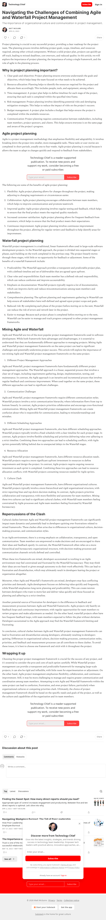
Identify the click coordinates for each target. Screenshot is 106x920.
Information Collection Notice (52, 867)
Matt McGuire (15, 28)
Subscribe (86, 4)
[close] (79, 823)
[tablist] (14, 757)
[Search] (101, 791)
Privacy (51, 900)
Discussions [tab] (23, 791)
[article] (53, 805)
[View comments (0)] (14, 37)
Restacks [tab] (20, 757)
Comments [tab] (9, 757)
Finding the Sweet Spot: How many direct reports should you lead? (40, 799)
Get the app (66, 907)
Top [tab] (5, 791)
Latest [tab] (12, 791)
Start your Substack (45, 907)
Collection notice (71, 900)
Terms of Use (66, 865)
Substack (39, 914)
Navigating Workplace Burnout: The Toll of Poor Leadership (36, 819)
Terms (59, 900)
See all (7, 859)
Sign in (98, 4)
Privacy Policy (73, 867)
